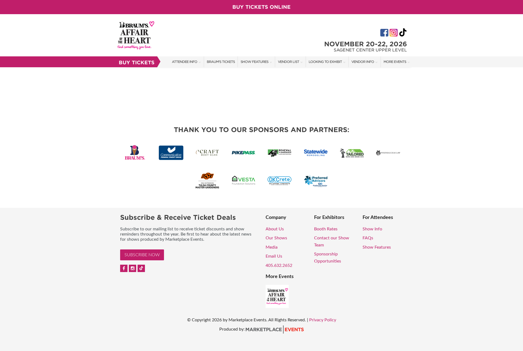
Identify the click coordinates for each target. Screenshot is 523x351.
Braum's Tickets (221, 62)
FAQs (368, 238)
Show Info (372, 229)
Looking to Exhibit (325, 62)
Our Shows (276, 238)
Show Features (254, 62)
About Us (275, 229)
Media (272, 247)
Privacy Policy (322, 320)
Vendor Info (362, 62)
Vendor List (288, 62)
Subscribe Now (142, 255)
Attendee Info (184, 62)
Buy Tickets (136, 62)
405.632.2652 (279, 265)
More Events (395, 62)
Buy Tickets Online (261, 7)
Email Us (274, 256)
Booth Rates (325, 229)
